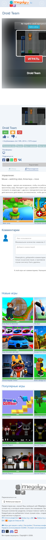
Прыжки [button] (19, 146)
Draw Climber (6, 417)
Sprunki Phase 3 (7, 445)
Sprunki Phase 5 (7, 473)
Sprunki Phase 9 (39, 473)
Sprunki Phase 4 (39, 445)
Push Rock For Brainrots (10, 324)
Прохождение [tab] (32, 168)
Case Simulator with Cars (10, 352)
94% (5, 132)
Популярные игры (13, 386)
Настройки (28, 525)
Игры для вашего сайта (13, 525)
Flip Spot (37, 324)
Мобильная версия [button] (13, 501)
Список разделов (11, 518)
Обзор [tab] (13, 168)
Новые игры (9, 293)
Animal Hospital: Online (9, 380)
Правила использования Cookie (14, 527)
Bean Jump (6, 223)
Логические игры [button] (9, 146)
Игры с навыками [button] (30, 146)
